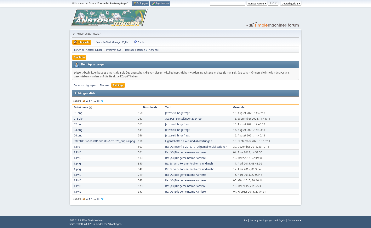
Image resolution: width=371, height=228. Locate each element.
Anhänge (118, 85)
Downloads (150, 107)
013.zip (78, 118)
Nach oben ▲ (294, 220)
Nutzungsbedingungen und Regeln (267, 220)
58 (98, 100)
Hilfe (245, 220)
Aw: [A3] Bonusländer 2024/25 (183, 118)
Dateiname (81, 107)
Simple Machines (96, 220)
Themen (104, 85)
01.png (78, 113)
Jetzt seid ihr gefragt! (177, 113)
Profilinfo (79, 57)
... (95, 100)
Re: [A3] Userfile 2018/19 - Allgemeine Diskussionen (196, 146)
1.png (77, 163)
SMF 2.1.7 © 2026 (78, 220)
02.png (78, 124)
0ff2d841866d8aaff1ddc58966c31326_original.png (104, 141)
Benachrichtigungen (84, 85)
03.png (78, 130)
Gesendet (239, 107)
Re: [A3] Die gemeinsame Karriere (185, 152)
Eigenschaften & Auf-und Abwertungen (188, 141)
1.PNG (78, 152)
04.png (78, 135)
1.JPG (77, 146)
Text (168, 107)
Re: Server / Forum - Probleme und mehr (189, 163)
